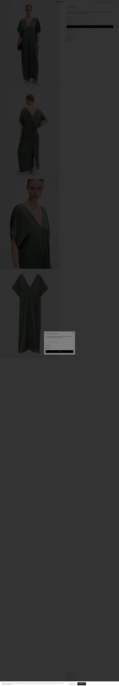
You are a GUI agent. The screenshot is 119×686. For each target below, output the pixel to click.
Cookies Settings (72, 683)
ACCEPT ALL (81, 683)
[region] (59, 683)
